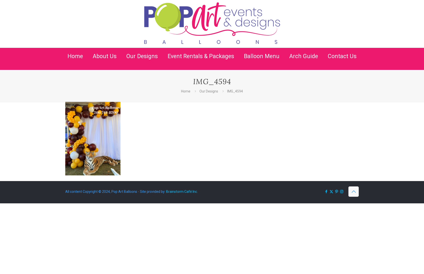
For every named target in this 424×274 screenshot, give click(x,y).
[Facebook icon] (326, 191)
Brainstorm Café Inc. (182, 192)
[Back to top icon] (353, 191)
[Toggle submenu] (104, 67)
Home (185, 91)
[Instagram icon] (342, 191)
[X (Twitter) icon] (331, 191)
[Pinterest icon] (336, 191)
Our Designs (208, 91)
